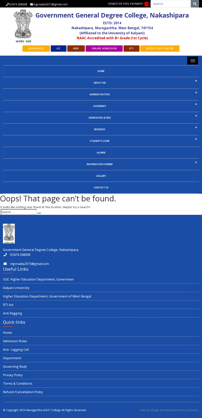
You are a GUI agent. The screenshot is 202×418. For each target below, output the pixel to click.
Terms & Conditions (17, 383)
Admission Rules (15, 341)
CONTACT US (101, 187)
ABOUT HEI (100, 82)
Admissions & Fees (100, 117)
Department (12, 358)
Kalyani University (16, 288)
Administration (100, 94)
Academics (99, 106)
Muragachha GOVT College (43, 410)
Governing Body (15, 366)
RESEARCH (99, 129)
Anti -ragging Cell (16, 349)
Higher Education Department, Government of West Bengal (47, 296)
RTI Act (8, 305)
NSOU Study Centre (160, 48)
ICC (59, 48)
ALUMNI (101, 152)
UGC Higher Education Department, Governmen (38, 279)
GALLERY (101, 176)
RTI (131, 48)
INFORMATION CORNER (100, 164)
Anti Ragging (12, 313)
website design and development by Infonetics (169, 410)
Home (101, 71)
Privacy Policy (13, 375)
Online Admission (104, 48)
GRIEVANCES (36, 48)
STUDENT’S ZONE (99, 141)
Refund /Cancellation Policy (23, 392)
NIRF (76, 48)
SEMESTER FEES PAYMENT (125, 4)
